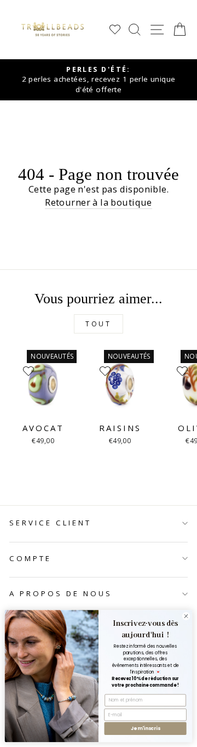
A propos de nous (60, 593)
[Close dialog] (186, 616)
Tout (98, 324)
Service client (50, 523)
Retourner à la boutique (98, 202)
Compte (30, 558)
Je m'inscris (145, 728)
